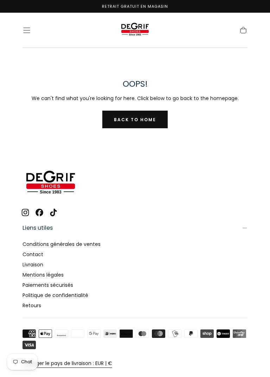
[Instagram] (25, 212)
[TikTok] (53, 212)
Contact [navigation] (32, 254)
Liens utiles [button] (37, 228)
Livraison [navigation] (32, 264)
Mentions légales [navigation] (43, 274)
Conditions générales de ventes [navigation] (61, 244)
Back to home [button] (135, 120)
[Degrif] (50, 183)
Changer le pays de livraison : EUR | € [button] (67, 363)
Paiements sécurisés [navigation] (47, 285)
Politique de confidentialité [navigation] (55, 295)
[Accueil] (135, 30)
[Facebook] (39, 212)
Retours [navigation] (31, 305)
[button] (26, 30)
